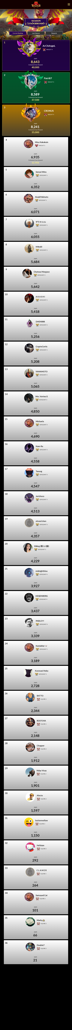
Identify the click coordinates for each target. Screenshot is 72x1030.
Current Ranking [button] (18, 33)
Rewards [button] (54, 33)
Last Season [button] (36, 33)
